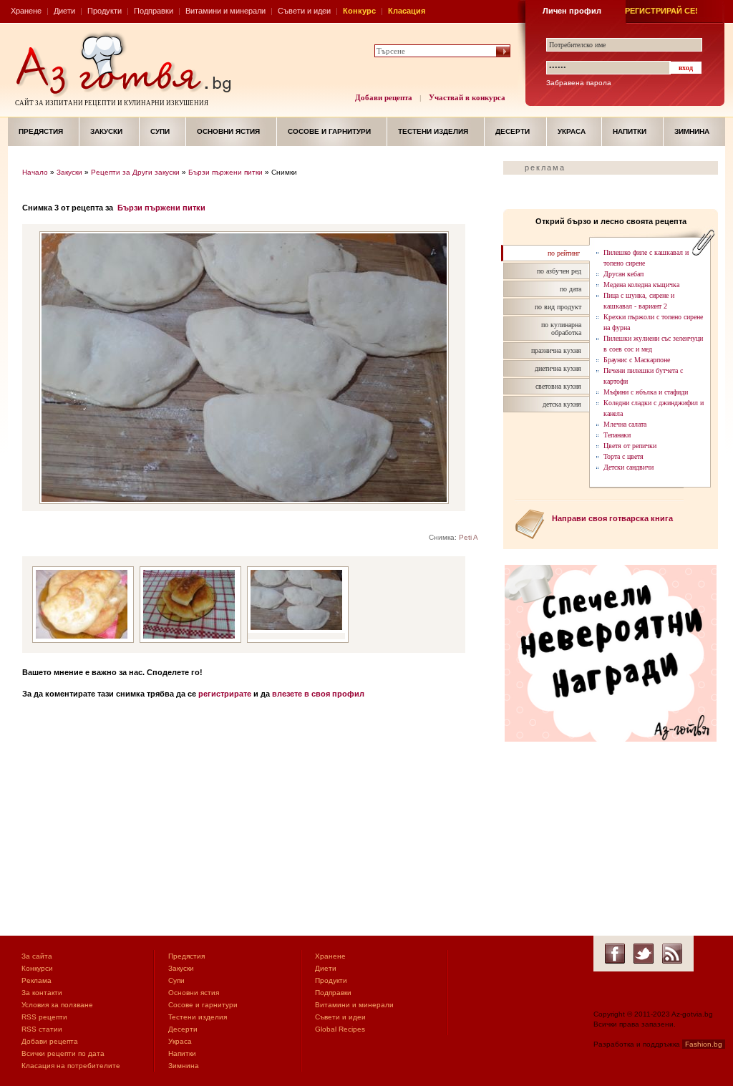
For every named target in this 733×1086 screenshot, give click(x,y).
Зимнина (691, 131)
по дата (570, 289)
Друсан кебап (623, 274)
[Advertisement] (255, 821)
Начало (35, 172)
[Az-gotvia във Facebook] (615, 953)
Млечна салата (624, 424)
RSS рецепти (44, 1017)
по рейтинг (564, 253)
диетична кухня (558, 368)
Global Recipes (340, 1029)
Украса (572, 131)
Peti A (468, 537)
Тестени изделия (433, 131)
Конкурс (359, 10)
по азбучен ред (559, 271)
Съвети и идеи (304, 10)
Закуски (106, 131)
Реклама (36, 980)
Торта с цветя (623, 456)
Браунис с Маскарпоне (636, 360)
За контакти (41, 993)
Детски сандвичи (628, 467)
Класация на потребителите (70, 1066)
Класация (406, 10)
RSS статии (41, 1029)
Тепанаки (617, 435)
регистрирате (224, 693)
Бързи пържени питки (225, 172)
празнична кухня (556, 350)
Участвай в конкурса (467, 97)
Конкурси (37, 968)
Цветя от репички (629, 446)
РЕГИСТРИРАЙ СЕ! (661, 10)
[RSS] (672, 953)
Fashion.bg (703, 1044)
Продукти (104, 10)
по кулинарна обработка (561, 328)
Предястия (41, 131)
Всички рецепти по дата (63, 1053)
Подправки (153, 10)
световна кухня (558, 386)
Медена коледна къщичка (641, 285)
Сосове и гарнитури (329, 131)
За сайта (36, 956)
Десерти (512, 131)
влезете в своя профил (318, 693)
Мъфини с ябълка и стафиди (645, 392)
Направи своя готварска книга (612, 518)
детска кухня (562, 404)
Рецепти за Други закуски (135, 172)
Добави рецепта (383, 97)
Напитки (629, 131)
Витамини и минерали (225, 10)
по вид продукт (558, 307)
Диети (64, 10)
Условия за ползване (57, 1005)
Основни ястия (228, 131)
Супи (160, 131)
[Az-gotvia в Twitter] (643, 953)
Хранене (26, 10)
